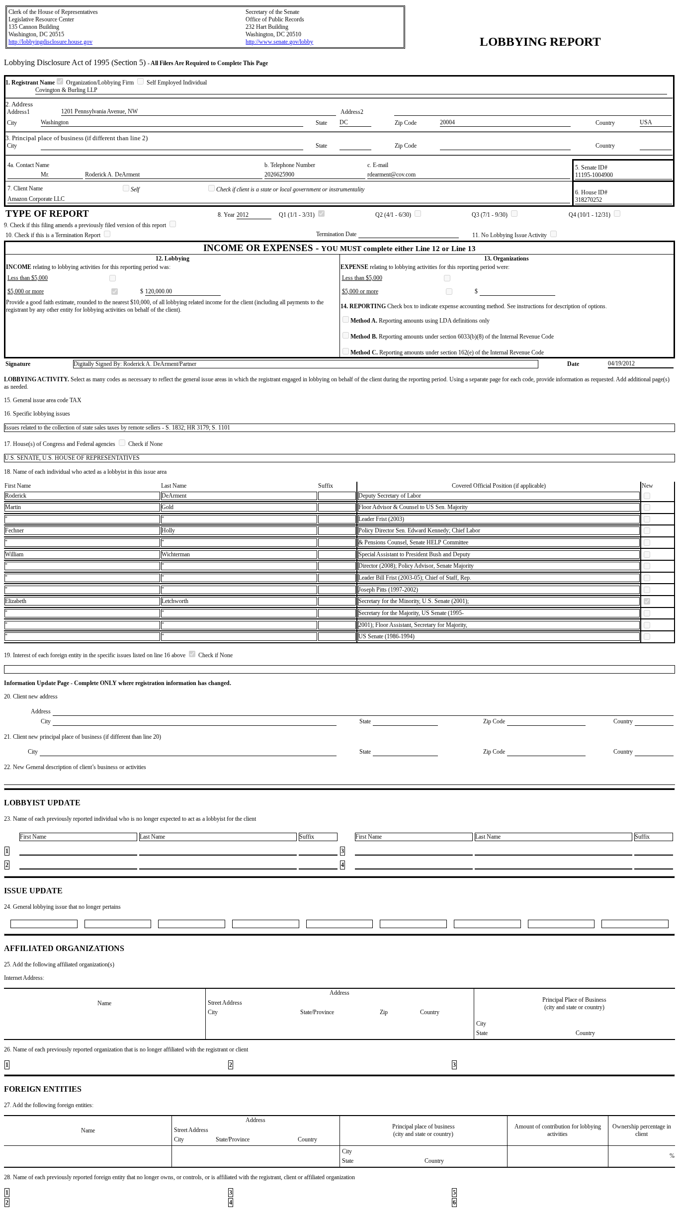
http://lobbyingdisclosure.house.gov (50, 41)
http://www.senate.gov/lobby (279, 41)
